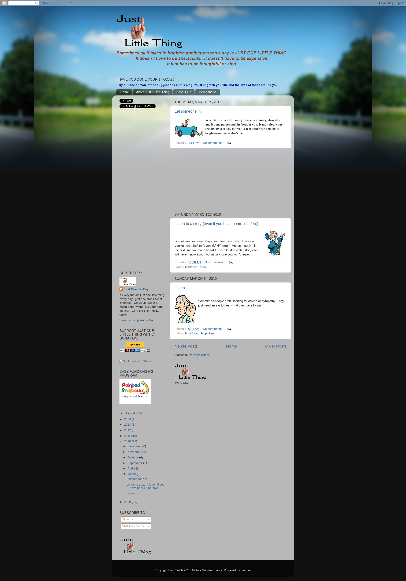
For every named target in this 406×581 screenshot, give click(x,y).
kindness (191, 267)
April (131, 468)
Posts (129, 519)
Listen (180, 288)
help (204, 333)
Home (124, 92)
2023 (128, 419)
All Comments (134, 526)
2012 (128, 430)
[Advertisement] (230, 180)
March (132, 474)
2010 (128, 441)
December (135, 446)
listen (202, 267)
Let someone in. (188, 111)
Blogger (246, 570)
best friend (192, 333)
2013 (128, 424)
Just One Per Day (136, 289)
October (133, 457)
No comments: (213, 142)
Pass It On (183, 92)
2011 (127, 435)
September (135, 463)
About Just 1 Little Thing (152, 92)
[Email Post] (229, 142)
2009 (128, 502)
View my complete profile (136, 320)
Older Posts (276, 346)
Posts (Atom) (201, 354)
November (135, 451)
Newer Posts (186, 346)
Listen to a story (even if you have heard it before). (217, 224)
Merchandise (208, 92)
